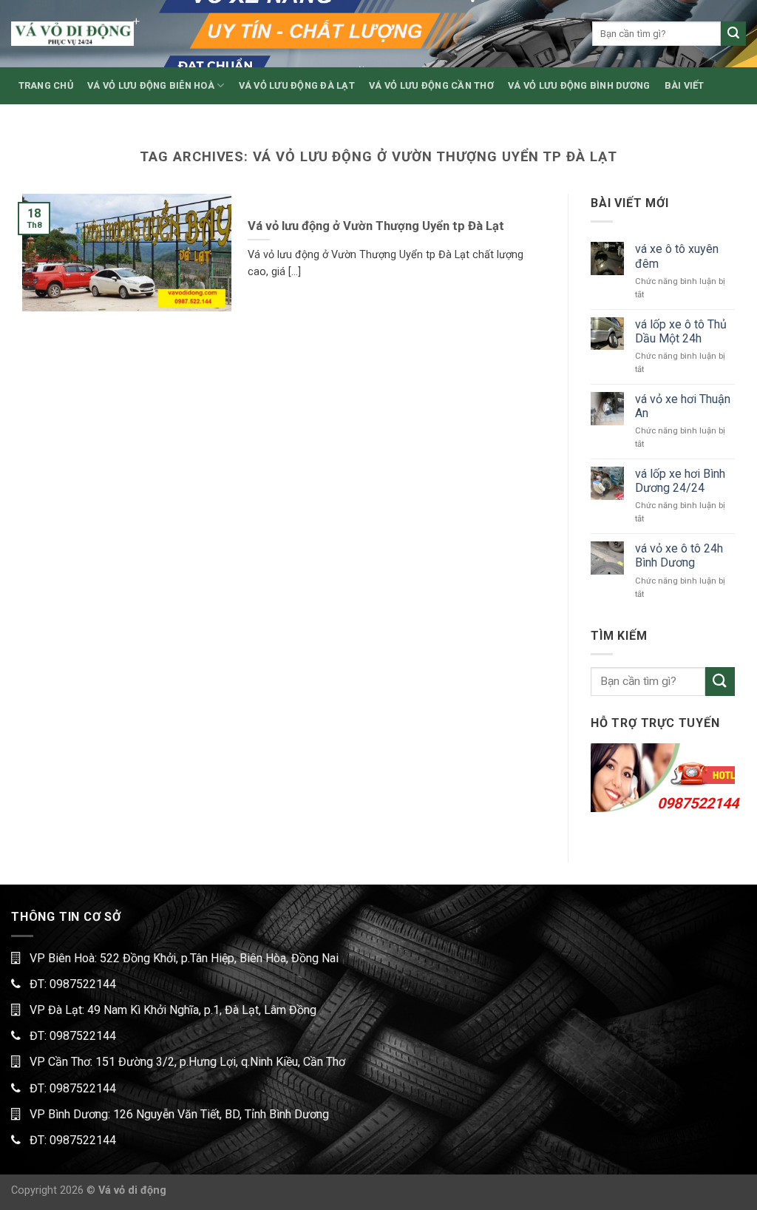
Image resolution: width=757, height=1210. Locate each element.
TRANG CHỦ (45, 85)
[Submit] (733, 34)
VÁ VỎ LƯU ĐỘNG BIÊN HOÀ (150, 85)
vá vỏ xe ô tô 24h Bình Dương (679, 555)
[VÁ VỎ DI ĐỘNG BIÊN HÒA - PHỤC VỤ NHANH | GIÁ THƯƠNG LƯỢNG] (72, 33)
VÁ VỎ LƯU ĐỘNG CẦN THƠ (431, 85)
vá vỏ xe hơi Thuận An (682, 406)
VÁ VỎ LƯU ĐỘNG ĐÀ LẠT (297, 85)
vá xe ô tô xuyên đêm (677, 256)
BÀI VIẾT (685, 85)
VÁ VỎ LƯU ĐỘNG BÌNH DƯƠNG (579, 85)
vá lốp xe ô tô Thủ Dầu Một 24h (681, 331)
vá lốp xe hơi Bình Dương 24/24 (680, 481)
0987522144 (698, 803)
